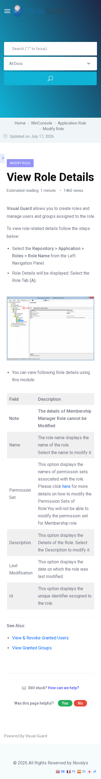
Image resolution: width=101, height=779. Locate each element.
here (67, 486)
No (80, 703)
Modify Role (20, 163)
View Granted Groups (32, 647)
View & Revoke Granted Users (40, 637)
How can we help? (63, 688)
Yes (65, 703)
